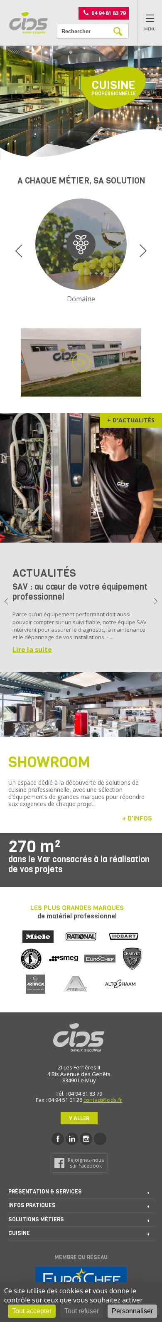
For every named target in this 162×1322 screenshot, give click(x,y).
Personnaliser (132, 1311)
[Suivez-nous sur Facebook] (58, 1139)
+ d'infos (137, 818)
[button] (18, 250)
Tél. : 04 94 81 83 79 (79, 1093)
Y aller (79, 1118)
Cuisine (19, 1233)
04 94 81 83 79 (108, 12)
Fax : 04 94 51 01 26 (59, 1100)
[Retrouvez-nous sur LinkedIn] (72, 1139)
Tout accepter (32, 1311)
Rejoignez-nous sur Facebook (86, 1162)
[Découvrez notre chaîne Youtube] (100, 1139)
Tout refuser (81, 1311)
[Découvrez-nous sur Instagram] (86, 1139)
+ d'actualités (131, 420)
